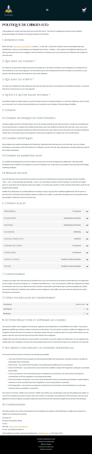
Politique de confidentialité (46, 441)
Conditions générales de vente (46, 439)
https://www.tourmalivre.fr (22, 46)
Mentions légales (46, 444)
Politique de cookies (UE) (46, 447)
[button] (47, 10)
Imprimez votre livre (46, 449)
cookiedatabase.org (44, 433)
